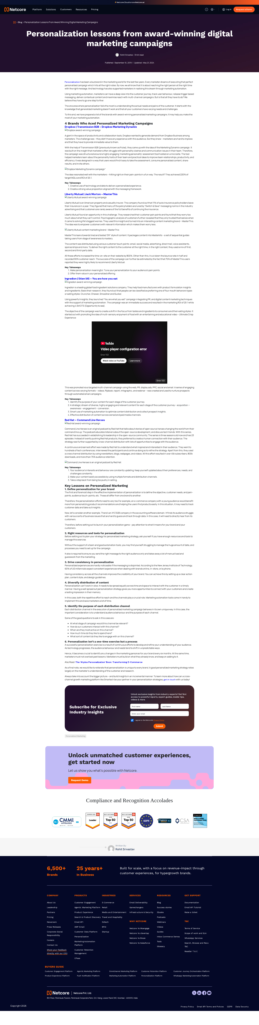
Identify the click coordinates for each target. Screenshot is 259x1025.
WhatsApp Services (193, 938)
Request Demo (79, 780)
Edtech (105, 922)
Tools (159, 941)
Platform (37, 9)
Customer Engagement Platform (58, 971)
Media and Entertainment (114, 912)
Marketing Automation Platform (122, 976)
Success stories (164, 907)
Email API (78, 922)
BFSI (104, 927)
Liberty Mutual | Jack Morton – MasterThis (91, 194)
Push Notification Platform (88, 976)
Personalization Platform (151, 976)
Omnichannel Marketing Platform (123, 971)
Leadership (52, 907)
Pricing (94, 9)
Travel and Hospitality (112, 917)
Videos (160, 927)
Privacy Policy (159, 720)
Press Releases (54, 927)
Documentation (192, 902)
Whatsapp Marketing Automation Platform (189, 976)
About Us (51, 902)
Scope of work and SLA (195, 933)
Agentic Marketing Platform (87, 907)
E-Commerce (108, 902)
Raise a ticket (191, 912)
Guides (160, 932)
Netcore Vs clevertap (139, 933)
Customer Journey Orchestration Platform (189, 971)
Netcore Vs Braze (137, 938)
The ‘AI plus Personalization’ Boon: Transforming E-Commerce (108, 662)
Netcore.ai (139, 2)
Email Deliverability (138, 902)
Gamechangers (136, 907)
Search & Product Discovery (87, 917)
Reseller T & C (191, 951)
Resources (81, 9)
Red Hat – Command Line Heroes (85, 420)
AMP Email (79, 927)
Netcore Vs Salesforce (140, 943)
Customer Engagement (85, 902)
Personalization (72, 82)
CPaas (77, 958)
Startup (105, 932)
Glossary (161, 946)
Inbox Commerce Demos (168, 937)
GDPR (229, 1007)
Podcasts (161, 917)
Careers (50, 940)
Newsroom (52, 922)
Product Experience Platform (57, 976)
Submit (159, 726)
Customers (65, 9)
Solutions (51, 9)
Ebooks (160, 912)
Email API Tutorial (193, 907)
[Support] (206, 9)
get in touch (170, 679)
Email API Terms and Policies (210, 1007)
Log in (228, 9)
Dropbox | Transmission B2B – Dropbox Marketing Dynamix (101, 127)
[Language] (213, 9)
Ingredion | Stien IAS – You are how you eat (91, 278)
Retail (104, 907)
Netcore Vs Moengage (139, 928)
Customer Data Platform (86, 932)
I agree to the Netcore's (149, 720)
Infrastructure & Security (141, 912)
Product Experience (83, 912)
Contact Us (52, 945)
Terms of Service (192, 928)
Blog (20, 22)
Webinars (161, 922)
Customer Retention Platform (154, 971)
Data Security (242, 1007)
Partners (51, 912)
